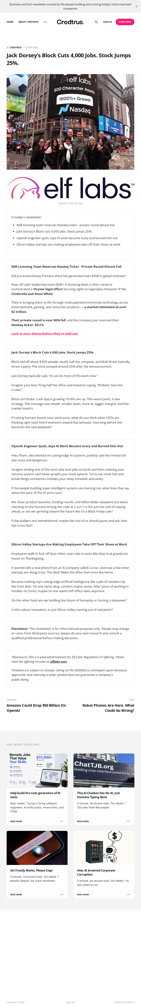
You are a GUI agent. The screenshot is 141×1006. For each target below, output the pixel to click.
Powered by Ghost (124, 1002)
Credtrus (15, 47)
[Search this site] (96, 22)
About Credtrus (29, 21)
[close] (137, 6)
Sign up (70, 1002)
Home (10, 21)
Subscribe (125, 21)
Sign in (107, 21)
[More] (45, 22)
